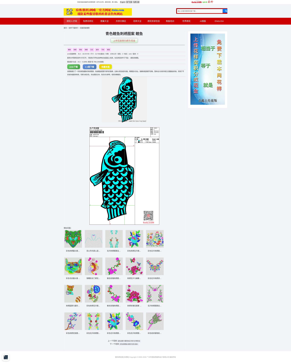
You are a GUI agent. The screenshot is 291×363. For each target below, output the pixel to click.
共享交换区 (121, 21)
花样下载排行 (74, 28)
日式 (91, 50)
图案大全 (104, 21)
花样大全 (137, 21)
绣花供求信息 (154, 21)
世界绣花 (186, 21)
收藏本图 (105, 67)
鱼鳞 (86, 50)
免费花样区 (88, 21)
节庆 (103, 50)
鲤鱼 (69, 50)
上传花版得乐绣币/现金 (124, 41)
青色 (80, 50)
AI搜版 (203, 21)
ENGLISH (219, 21)
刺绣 (75, 50)
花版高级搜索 (85, 28)
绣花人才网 (72, 21)
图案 (108, 50)
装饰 (97, 50)
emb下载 (73, 67)
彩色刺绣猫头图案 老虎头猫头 (129, 344)
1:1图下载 (89, 67)
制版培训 (170, 21)
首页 (65, 28)
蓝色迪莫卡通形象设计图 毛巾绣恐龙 (129, 341)
